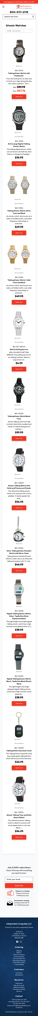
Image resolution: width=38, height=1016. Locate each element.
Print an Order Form (19, 958)
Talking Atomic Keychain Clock (19, 751)
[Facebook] (17, 942)
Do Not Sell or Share (19, 962)
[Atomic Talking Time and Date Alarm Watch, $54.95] (19, 789)
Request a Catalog (19, 987)
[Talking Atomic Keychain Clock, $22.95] (19, 725)
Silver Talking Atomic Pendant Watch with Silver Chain (19, 552)
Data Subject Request (19, 960)
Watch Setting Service (19, 349)
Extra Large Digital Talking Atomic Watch (19, 145)
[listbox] (18, 31)
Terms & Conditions (19, 954)
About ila (19, 991)
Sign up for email (19, 985)
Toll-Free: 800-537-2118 (19, 999)
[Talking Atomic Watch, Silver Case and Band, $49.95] (19, 185)
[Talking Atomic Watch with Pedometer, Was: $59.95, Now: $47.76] (19, 51)
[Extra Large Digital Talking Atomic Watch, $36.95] (19, 118)
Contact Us (19, 1007)
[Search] (33, 16)
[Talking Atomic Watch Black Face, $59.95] (19, 390)
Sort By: (9, 31)
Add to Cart (19, 97)
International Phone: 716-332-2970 (19, 1001)
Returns (19, 952)
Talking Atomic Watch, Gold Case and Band (19, 281)
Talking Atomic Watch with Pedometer (19, 74)
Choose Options (19, 203)
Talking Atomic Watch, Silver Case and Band (19, 212)
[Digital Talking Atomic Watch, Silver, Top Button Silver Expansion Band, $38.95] (19, 592)
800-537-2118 (19, 12)
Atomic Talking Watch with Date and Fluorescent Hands (19, 487)
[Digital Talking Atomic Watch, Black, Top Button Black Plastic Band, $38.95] (19, 657)
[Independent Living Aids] (24, 7)
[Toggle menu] (3, 6)
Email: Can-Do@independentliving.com (19, 1005)
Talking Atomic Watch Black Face (19, 417)
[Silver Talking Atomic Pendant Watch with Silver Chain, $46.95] (19, 529)
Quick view (19, 66)
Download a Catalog (19, 989)
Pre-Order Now (19, 136)
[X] (21, 942)
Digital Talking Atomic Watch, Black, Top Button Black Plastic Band (19, 681)
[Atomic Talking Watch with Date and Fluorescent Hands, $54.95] (19, 460)
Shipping (19, 951)
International (19, 975)
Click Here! (25, 895)
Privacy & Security (19, 956)
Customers (19, 973)
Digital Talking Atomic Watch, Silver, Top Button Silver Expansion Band (19, 616)
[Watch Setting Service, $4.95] (19, 323)
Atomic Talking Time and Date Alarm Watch (19, 816)
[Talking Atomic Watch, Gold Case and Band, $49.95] (19, 254)
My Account (19, 983)
